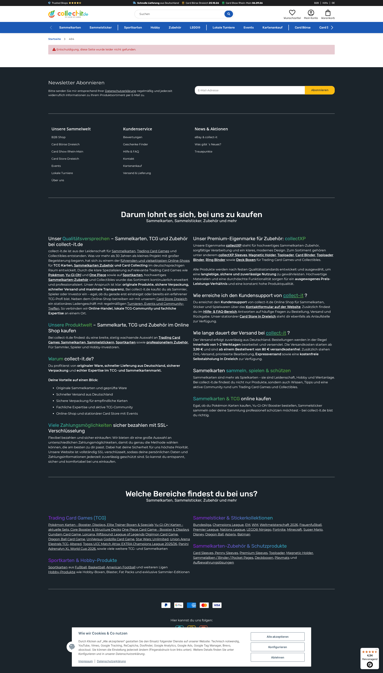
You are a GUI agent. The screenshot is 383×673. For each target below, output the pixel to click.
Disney (198, 534)
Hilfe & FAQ (131, 151)
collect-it (293, 295)
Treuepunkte (203, 151)
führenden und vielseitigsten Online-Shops (155, 261)
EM (247, 525)
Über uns (57, 180)
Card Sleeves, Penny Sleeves (215, 553)
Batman (243, 534)
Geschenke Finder (135, 144)
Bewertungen (132, 137)
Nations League (232, 529)
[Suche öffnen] (228, 14)
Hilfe (325, 3)
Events (249, 27)
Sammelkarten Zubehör (94, 265)
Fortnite (279, 529)
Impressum (85, 661)
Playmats (282, 558)
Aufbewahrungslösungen (213, 562)
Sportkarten (133, 27)
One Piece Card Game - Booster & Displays (155, 529)
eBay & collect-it (206, 137)
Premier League (206, 529)
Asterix (230, 534)
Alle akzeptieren (278, 636)
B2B (316, 3)
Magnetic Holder (299, 553)
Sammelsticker (101, 27)
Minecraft (294, 529)
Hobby (155, 27)
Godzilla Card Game (119, 539)
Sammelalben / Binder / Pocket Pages (223, 558)
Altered (76, 544)
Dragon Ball (214, 534)
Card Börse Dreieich (65, 144)
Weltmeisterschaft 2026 (279, 525)
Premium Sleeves (254, 553)
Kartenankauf (272, 27)
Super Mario (313, 529)
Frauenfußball (310, 525)
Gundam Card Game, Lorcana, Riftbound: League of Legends (96, 534)
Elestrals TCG (58, 544)
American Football (120, 567)
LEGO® (195, 27)
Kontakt (128, 158)
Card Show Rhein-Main (67, 151)
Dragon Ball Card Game (66, 539)
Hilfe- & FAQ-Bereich (220, 312)
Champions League (228, 525)
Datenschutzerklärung (120, 91)
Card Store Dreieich (65, 158)
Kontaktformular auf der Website (273, 307)
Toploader (277, 553)
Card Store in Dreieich (258, 316)
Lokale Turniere (224, 27)
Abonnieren (320, 90)
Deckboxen (264, 558)
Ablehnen (277, 657)
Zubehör (175, 27)
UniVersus (95, 539)
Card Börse (303, 27)
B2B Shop (58, 137)
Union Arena (180, 539)
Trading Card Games (153, 251)
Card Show (327, 27)
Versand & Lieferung (137, 173)
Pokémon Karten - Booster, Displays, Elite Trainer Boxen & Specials (101, 525)
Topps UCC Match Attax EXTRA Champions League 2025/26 (130, 544)
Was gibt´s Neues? (208, 144)
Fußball (81, 567)
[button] (292, 14)
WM (255, 525)
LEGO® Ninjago (259, 529)
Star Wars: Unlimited (152, 539)
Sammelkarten (70, 27)
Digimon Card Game (161, 534)
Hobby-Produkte (61, 572)
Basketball (96, 567)
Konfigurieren (277, 647)
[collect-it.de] (68, 14)
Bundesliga (202, 525)
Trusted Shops (60, 3)
